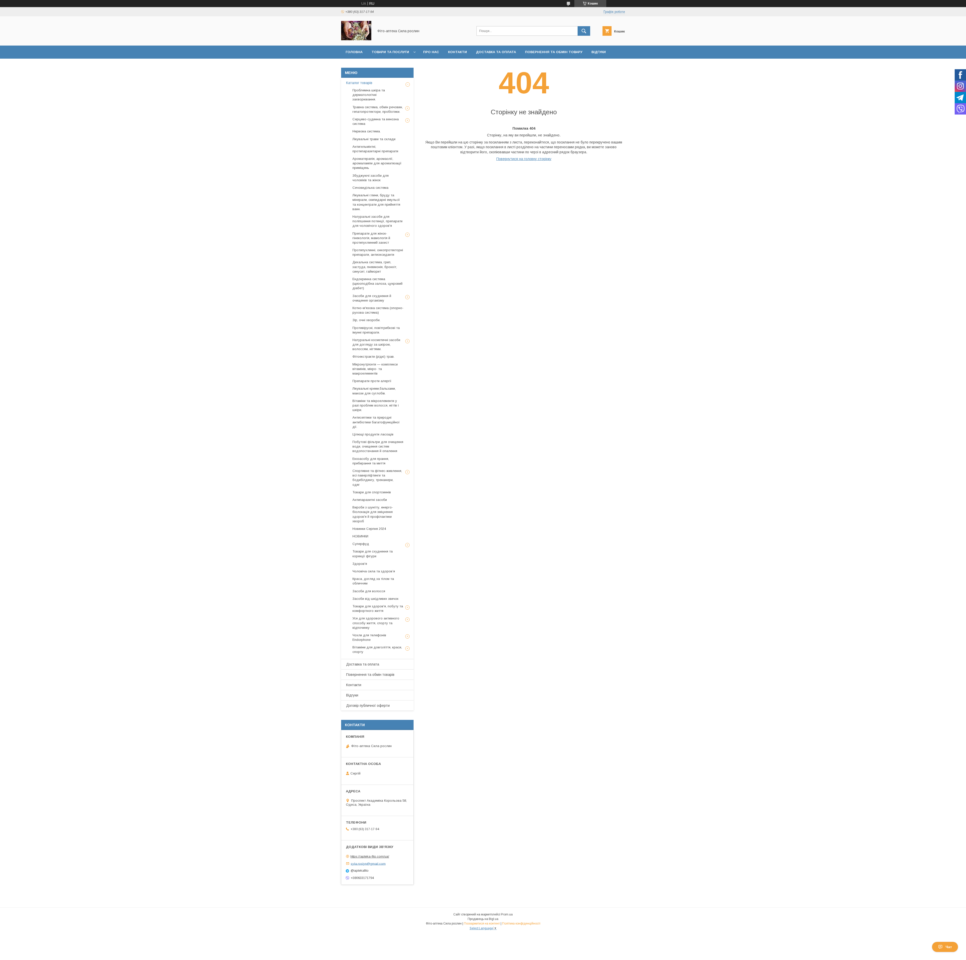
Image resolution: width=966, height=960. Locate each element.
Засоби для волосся (368, 591)
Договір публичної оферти (368, 706)
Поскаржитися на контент (482, 923)
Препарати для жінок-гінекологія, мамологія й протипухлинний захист (371, 238)
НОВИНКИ (360, 536)
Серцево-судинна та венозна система (375, 121)
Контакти (457, 52)
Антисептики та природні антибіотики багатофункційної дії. (376, 422)
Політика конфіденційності (521, 923)
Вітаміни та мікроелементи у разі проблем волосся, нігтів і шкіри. (375, 405)
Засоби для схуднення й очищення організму (371, 298)
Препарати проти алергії (371, 381)
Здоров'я (359, 564)
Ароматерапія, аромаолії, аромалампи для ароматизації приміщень (376, 163)
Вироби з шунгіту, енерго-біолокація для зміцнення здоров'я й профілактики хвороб (372, 514)
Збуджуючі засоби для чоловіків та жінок (370, 178)
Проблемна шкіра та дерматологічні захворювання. (368, 94)
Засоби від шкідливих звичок (375, 599)
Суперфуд (360, 544)
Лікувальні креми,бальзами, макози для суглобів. (374, 391)
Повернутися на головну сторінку (523, 159)
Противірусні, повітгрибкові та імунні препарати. (376, 330)
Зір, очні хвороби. (366, 320)
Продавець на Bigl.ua (483, 919)
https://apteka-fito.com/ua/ (369, 856)
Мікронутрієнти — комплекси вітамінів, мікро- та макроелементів (375, 368)
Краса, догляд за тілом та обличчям (373, 581)
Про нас (431, 52)
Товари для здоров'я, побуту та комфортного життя (377, 608)
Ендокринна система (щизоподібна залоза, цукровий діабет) (377, 283)
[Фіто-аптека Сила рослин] (356, 39)
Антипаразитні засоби (369, 500)
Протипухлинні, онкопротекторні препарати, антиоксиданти (377, 252)
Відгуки (598, 52)
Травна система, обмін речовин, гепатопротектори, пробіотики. (377, 109)
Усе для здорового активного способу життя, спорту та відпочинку (375, 622)
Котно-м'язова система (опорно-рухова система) (378, 310)
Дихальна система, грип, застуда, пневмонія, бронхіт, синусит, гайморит (374, 266)
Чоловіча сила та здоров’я (373, 571)
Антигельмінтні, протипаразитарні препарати (375, 149)
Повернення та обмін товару (553, 52)
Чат (949, 947)
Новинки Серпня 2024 (369, 529)
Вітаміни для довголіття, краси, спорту (377, 649)
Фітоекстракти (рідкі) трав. (373, 356)
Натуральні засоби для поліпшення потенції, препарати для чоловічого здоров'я (377, 221)
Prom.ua (507, 914)
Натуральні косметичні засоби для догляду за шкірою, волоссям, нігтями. (376, 344)
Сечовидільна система (370, 188)
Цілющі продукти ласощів (372, 434)
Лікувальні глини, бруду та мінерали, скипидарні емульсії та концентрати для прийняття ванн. (376, 202)
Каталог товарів (359, 83)
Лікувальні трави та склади (373, 139)
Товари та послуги (390, 52)
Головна (354, 52)
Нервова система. (366, 131)
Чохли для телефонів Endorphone (369, 637)
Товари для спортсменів (371, 492)
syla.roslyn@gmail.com (368, 863)
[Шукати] (584, 31)
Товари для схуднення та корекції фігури (372, 553)
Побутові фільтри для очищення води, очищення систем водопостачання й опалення (377, 446)
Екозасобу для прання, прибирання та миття (370, 461)
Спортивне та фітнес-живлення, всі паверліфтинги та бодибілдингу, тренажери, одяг (377, 478)
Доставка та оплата (496, 52)
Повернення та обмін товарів (370, 675)
